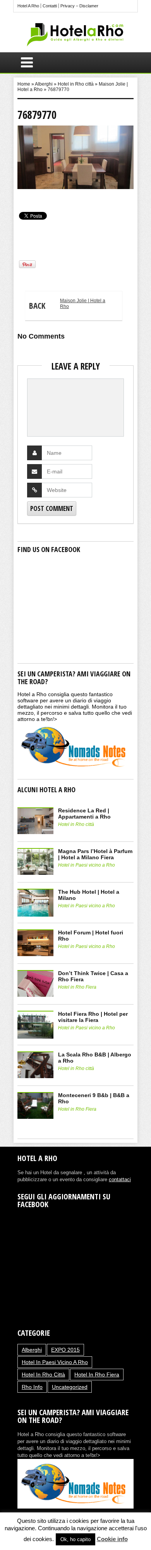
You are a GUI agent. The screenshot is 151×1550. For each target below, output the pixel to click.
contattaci (120, 1179)
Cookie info (112, 1539)
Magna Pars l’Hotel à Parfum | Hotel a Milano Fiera (95, 854)
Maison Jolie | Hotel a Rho (67, 304)
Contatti (50, 5)
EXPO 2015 (65, 1350)
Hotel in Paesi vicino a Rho (86, 865)
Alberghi (44, 84)
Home (23, 84)
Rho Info (32, 1387)
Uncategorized (70, 1387)
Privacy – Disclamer (79, 5)
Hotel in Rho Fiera (77, 987)
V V (20, 196)
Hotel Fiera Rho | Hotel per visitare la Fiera (93, 1017)
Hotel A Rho (28, 5)
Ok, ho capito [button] (75, 1539)
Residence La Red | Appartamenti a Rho (84, 813)
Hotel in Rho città (76, 84)
